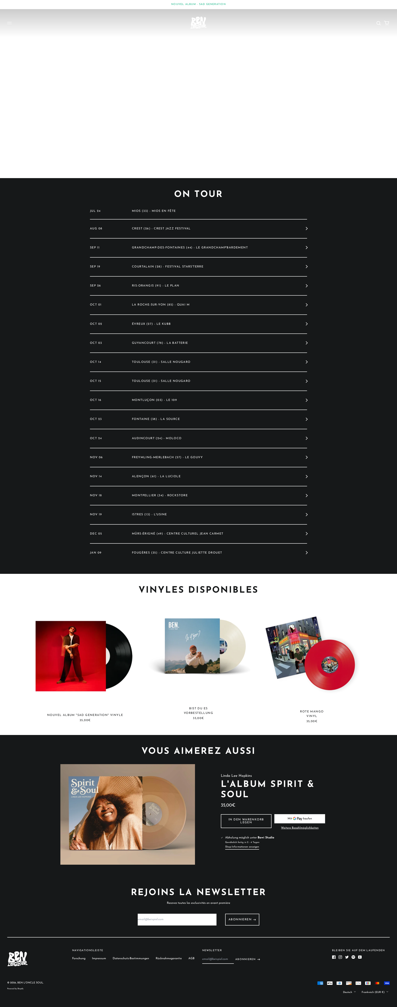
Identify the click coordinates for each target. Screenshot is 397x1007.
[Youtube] (360, 957)
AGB (191, 958)
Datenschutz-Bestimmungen (131, 958)
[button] (378, 23)
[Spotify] (353, 957)
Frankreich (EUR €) (373, 992)
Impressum (99, 958)
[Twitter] (347, 957)
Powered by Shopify (15, 989)
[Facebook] (334, 957)
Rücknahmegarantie (169, 958)
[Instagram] (340, 957)
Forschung (78, 958)
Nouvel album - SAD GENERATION (198, 4)
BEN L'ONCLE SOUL (30, 983)
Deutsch (348, 992)
